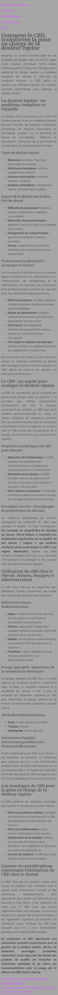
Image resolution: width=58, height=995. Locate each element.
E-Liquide (7, 10)
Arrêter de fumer (11, 16)
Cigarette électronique (15, 4)
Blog (4, 27)
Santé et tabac (10, 21)
